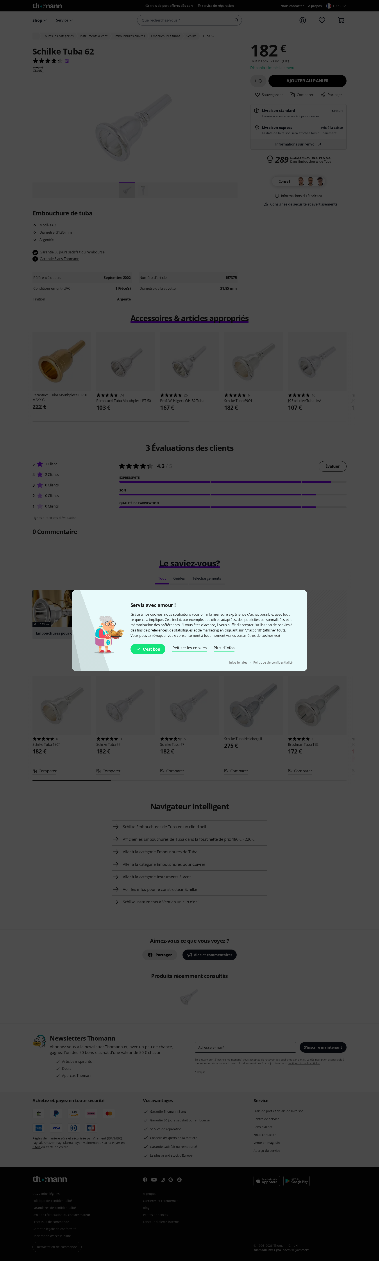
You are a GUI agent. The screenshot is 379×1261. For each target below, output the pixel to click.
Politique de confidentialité (272, 662)
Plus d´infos (224, 647)
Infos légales (238, 662)
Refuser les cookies (189, 647)
